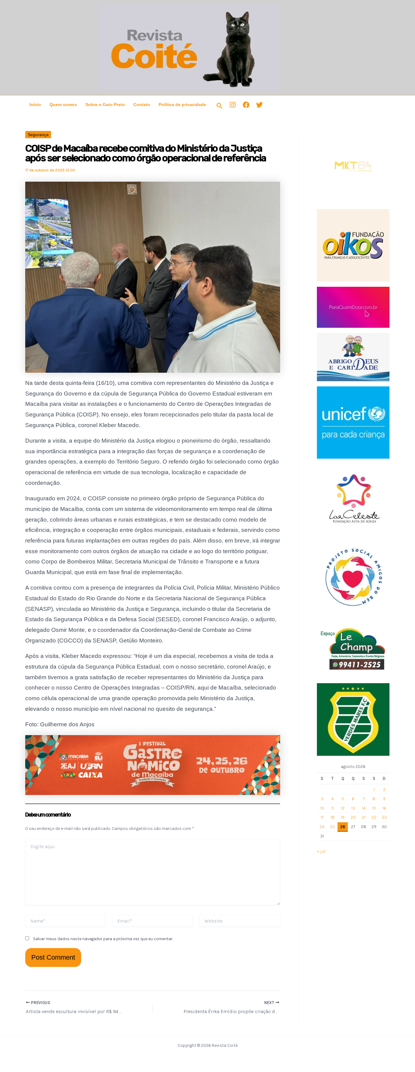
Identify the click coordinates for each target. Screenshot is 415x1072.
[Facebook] (246, 104)
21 (363, 817)
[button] (219, 106)
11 (332, 808)
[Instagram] (232, 104)
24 (322, 826)
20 (353, 817)
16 (384, 808)
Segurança (38, 134)
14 (363, 808)
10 (322, 808)
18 (332, 817)
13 (353, 808)
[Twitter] (259, 104)
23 (384, 817)
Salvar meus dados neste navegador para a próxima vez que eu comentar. (103, 938)
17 (322, 817)
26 (342, 826)
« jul (321, 851)
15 (374, 808)
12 (343, 808)
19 (343, 817)
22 (374, 817)
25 (332, 826)
